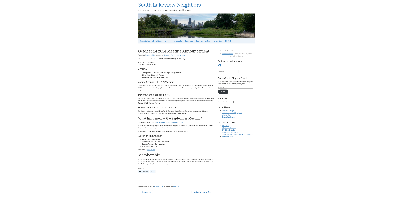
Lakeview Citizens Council (230, 132)
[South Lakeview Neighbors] (196, 26)
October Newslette (163, 122)
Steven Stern (181, 55)
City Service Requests (229, 128)
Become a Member (203, 41)
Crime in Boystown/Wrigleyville (232, 113)
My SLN (228, 41)
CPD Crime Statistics (228, 130)
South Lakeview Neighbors (169, 4)
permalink (176, 187)
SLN (162, 187)
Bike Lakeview (145, 192)
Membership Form (227, 54)
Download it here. (177, 122)
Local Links (178, 41)
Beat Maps (189, 41)
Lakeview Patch (227, 115)
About (167, 41)
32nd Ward (225, 126)
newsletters (151, 150)
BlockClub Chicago (228, 111)
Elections (157, 187)
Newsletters (217, 41)
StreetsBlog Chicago (228, 117)
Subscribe (223, 92)
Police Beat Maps (227, 136)
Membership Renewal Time (203, 192)
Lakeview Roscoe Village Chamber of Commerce (237, 134)
